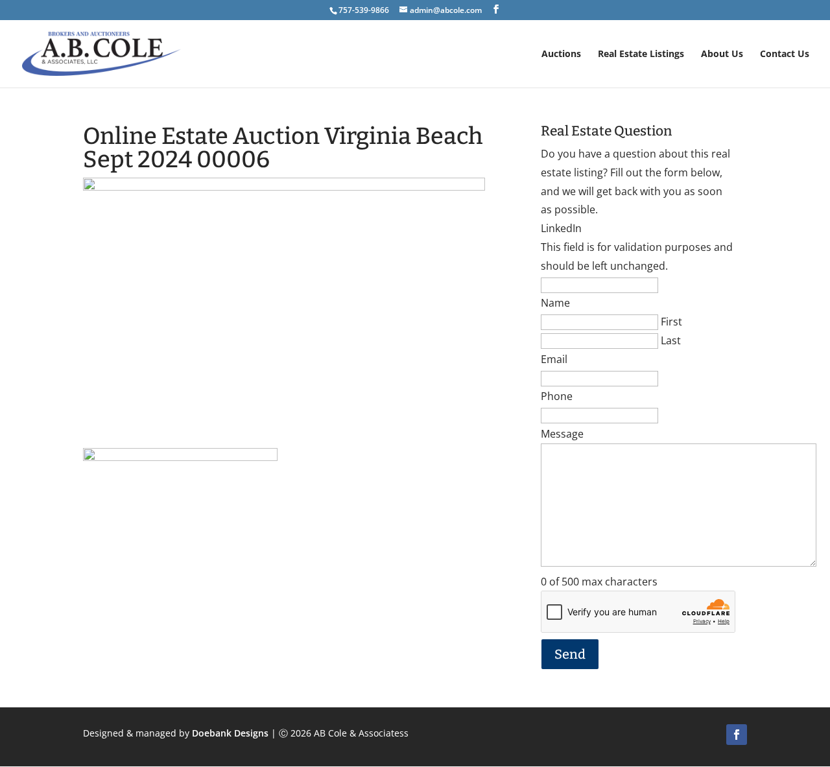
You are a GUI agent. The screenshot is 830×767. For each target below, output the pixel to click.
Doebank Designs (230, 733)
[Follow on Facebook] (736, 734)
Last (671, 340)
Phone (557, 396)
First (671, 321)
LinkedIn (561, 228)
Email (554, 359)
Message (562, 434)
